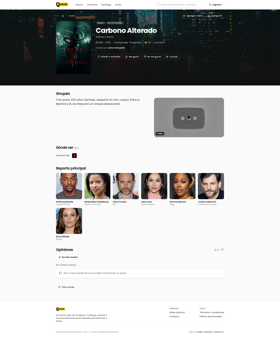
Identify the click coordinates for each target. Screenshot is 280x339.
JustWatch (207, 332)
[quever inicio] (62, 4)
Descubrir (92, 4)
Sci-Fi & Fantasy (115, 23)
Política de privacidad (211, 316)
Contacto (174, 316)
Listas (118, 4)
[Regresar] (58, 15)
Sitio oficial (68, 287)
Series (72, 15)
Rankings (106, 4)
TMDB (199, 332)
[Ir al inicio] (60, 309)
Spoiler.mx (219, 332)
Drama (100, 23)
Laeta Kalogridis (116, 47)
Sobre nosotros (177, 312)
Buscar (79, 4)
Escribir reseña (70, 257)
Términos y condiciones (212, 312)
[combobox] (180, 4)
